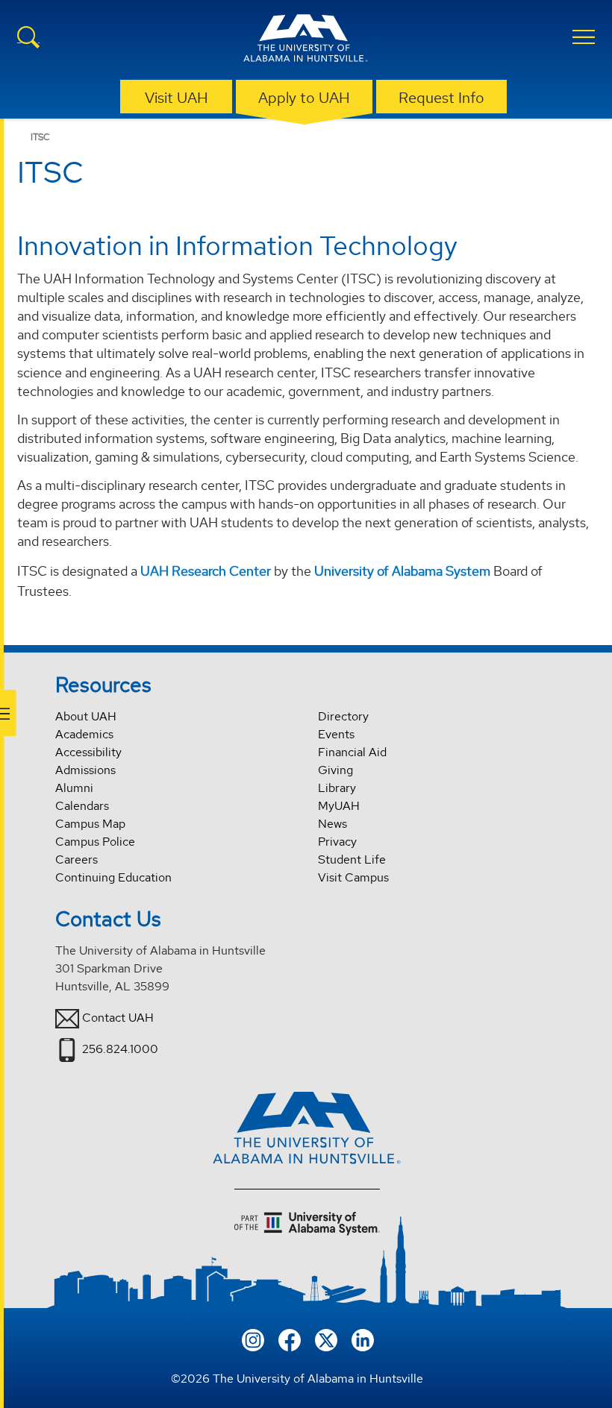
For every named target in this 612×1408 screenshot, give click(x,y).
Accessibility (88, 752)
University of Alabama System (402, 570)
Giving (335, 770)
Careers (76, 859)
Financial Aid (352, 752)
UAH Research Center (205, 570)
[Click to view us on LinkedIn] (363, 1339)
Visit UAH (176, 97)
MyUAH (339, 806)
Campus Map (90, 824)
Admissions (85, 770)
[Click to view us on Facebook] (289, 1339)
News (332, 824)
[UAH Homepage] (305, 40)
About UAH (85, 716)
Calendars (82, 806)
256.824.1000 (120, 1049)
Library (337, 788)
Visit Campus (353, 877)
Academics (84, 734)
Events (336, 734)
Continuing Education (113, 877)
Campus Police (95, 841)
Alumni (74, 788)
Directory (343, 716)
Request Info (441, 97)
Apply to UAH (304, 97)
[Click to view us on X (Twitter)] (326, 1339)
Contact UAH (118, 1017)
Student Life (352, 859)
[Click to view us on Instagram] (253, 1339)
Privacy (337, 841)
